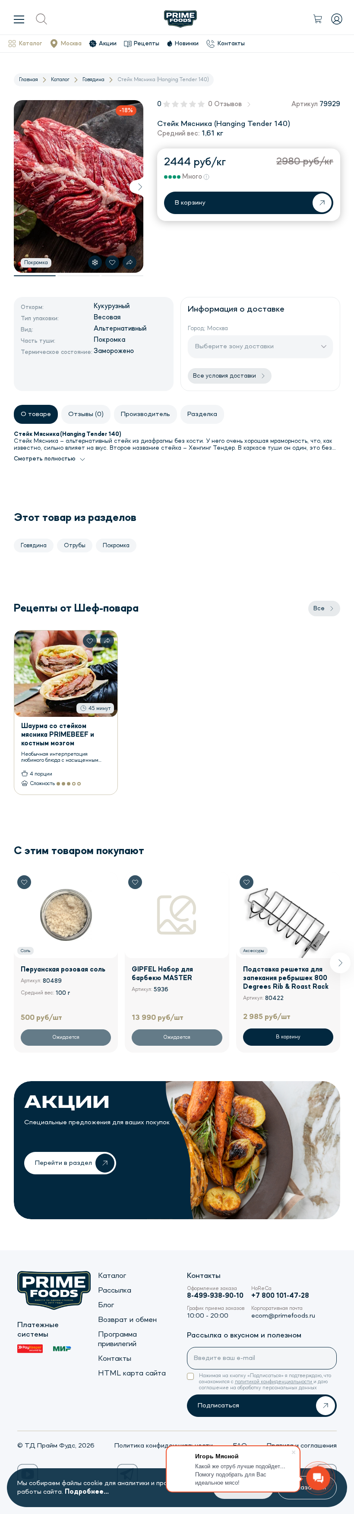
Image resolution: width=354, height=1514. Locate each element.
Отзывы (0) (86, 414)
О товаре (36, 414)
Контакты (231, 44)
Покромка (116, 546)
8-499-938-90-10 (215, 1296)
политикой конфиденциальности (274, 1382)
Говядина (93, 79)
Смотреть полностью (45, 459)
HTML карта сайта (132, 1373)
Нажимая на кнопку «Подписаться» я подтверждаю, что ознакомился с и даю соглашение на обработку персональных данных (265, 1382)
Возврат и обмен (127, 1320)
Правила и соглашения (302, 1445)
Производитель (145, 414)
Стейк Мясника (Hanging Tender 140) (163, 79)
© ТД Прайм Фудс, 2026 (56, 1445)
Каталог (30, 44)
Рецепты (146, 44)
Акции (108, 44)
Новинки (187, 44)
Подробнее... (87, 1492)
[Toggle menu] (19, 19)
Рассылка (114, 1290)
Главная (28, 79)
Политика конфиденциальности (163, 1445)
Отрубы (74, 546)
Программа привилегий (117, 1339)
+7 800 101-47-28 (280, 1296)
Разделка (202, 414)
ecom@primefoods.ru (283, 1315)
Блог (106, 1305)
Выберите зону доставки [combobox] (234, 346)
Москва (71, 44)
